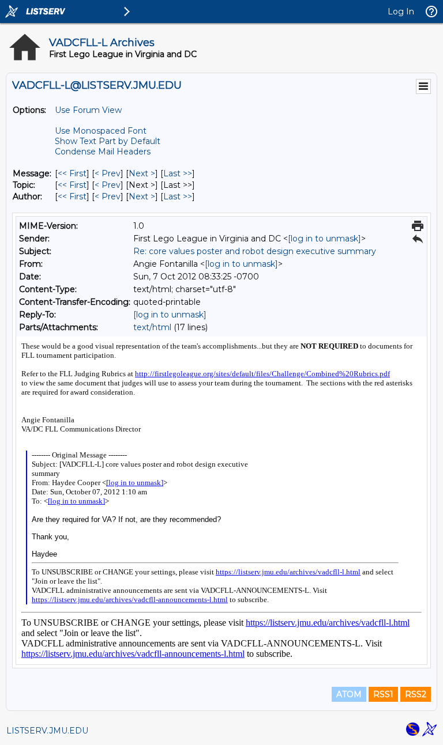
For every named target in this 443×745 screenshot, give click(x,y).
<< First (72, 173)
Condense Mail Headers (103, 151)
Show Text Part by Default (107, 141)
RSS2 (415, 694)
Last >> (177, 173)
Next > (142, 173)
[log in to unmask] (324, 238)
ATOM (349, 694)
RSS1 (383, 694)
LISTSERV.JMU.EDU (47, 730)
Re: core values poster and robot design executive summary (254, 251)
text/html (152, 327)
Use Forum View (88, 110)
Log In (401, 11)
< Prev (108, 173)
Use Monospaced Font (101, 131)
